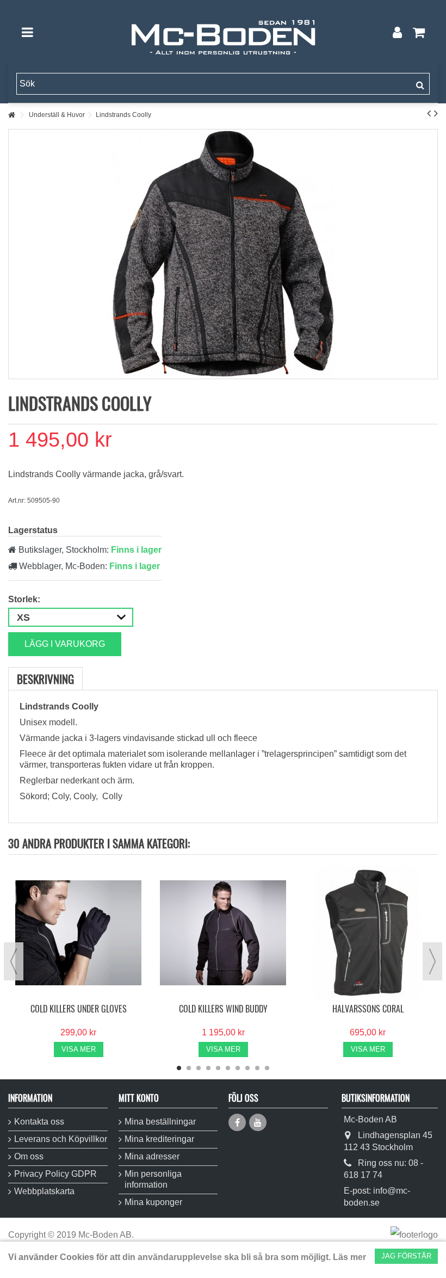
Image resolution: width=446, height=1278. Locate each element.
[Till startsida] (11, 115)
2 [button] (189, 1068)
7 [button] (238, 1068)
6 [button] (228, 1068)
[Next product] (436, 113)
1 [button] (179, 1068)
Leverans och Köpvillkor (60, 1139)
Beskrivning (45, 678)
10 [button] (267, 1068)
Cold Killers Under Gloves (78, 1008)
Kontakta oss (39, 1121)
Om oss (29, 1156)
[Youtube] (258, 1122)
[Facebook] (237, 1122)
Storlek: (25, 599)
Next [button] (432, 961)
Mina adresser (152, 1156)
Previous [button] (13, 961)
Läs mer (349, 1257)
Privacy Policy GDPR (55, 1173)
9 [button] (257, 1068)
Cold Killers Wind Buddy (223, 1008)
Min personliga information (153, 1179)
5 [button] (218, 1068)
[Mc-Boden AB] (223, 32)
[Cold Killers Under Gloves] (78, 933)
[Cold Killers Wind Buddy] (223, 933)
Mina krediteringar (159, 1139)
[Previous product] (429, 113)
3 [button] (198, 1068)
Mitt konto (139, 1097)
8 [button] (247, 1068)
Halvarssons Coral (368, 1008)
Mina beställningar (160, 1121)
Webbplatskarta (44, 1191)
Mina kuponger (153, 1202)
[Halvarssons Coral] (367, 933)
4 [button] (208, 1068)
